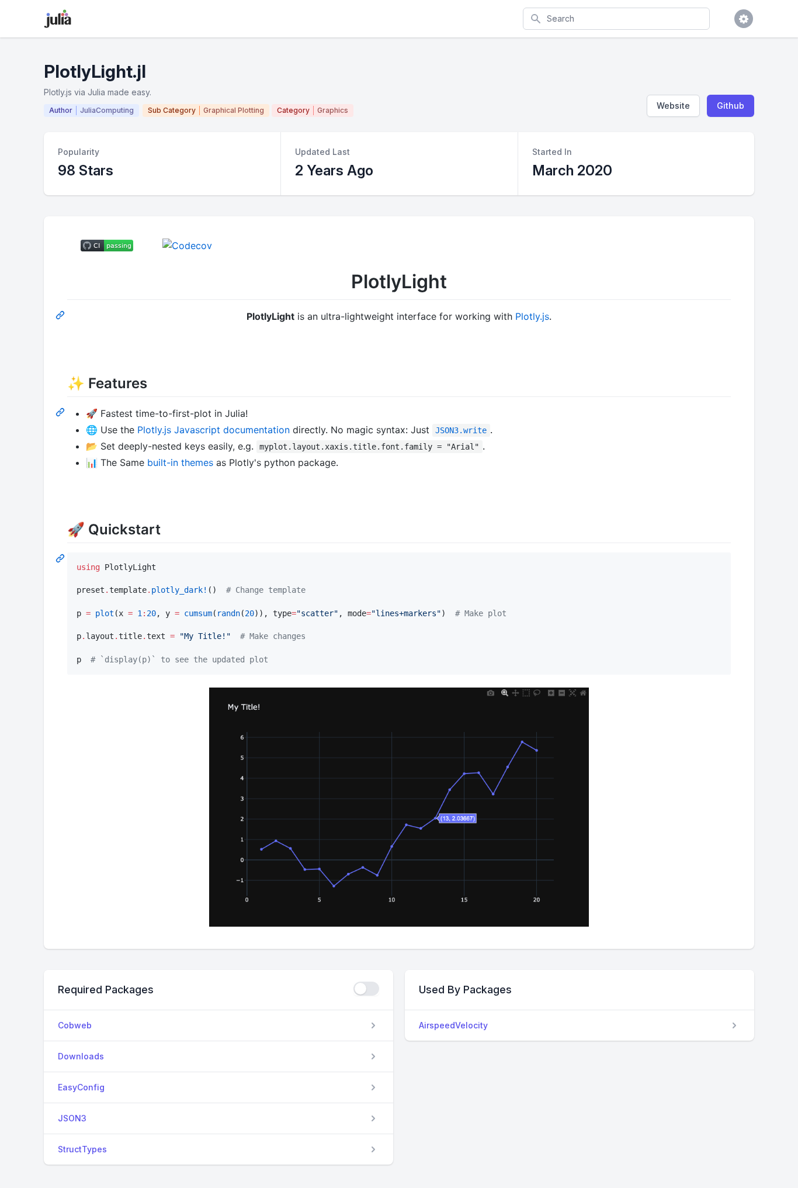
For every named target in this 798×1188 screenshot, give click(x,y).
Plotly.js (532, 316)
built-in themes (180, 462)
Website (673, 105)
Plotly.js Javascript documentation (213, 430)
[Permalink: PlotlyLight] (61, 314)
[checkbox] (366, 989)
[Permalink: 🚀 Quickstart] (61, 557)
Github (730, 105)
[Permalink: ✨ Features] (61, 411)
